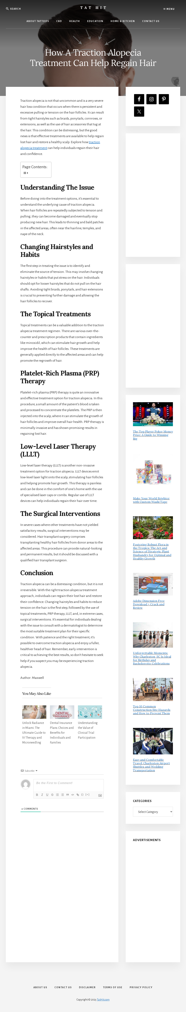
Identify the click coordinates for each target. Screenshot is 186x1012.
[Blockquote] (67, 795)
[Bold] (37, 795)
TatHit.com (103, 999)
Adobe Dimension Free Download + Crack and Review (149, 604)
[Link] (77, 795)
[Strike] (52, 795)
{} (82, 794)
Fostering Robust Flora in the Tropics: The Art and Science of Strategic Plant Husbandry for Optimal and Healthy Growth (152, 551)
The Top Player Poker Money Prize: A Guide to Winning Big (153, 435)
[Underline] (47, 795)
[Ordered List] (57, 795)
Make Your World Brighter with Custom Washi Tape (151, 500)
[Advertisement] (153, 195)
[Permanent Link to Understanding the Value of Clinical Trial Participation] (90, 708)
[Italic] (42, 795)
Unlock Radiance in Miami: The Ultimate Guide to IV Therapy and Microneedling (34, 732)
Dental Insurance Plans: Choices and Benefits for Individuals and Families (62, 732)
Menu (170, 9)
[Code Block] (72, 795)
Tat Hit (94, 7)
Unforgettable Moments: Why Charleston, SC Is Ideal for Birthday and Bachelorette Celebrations (152, 658)
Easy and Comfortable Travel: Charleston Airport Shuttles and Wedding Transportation (151, 765)
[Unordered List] (62, 795)
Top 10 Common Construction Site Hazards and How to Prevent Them (151, 709)
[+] (88, 794)
